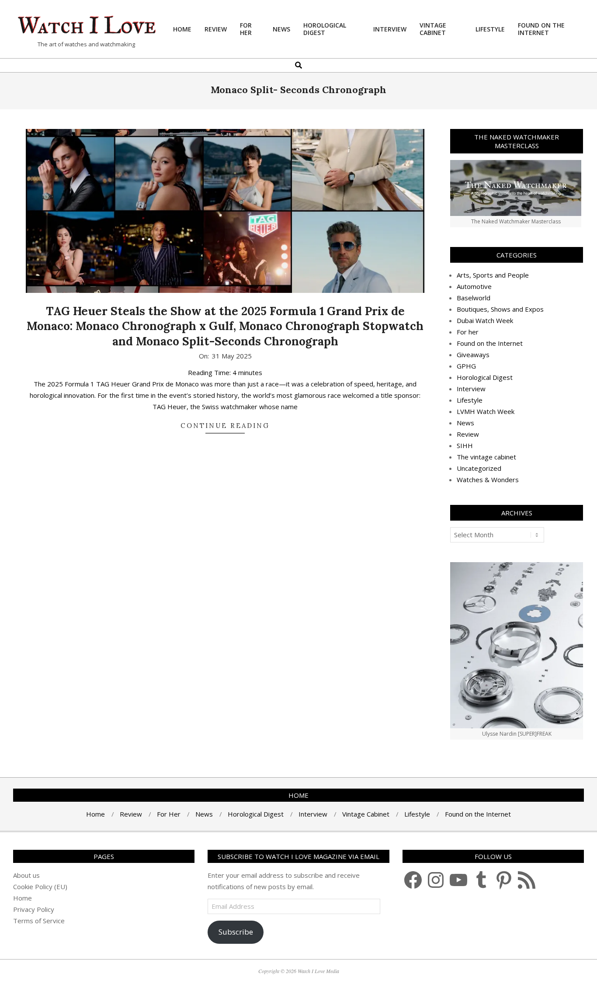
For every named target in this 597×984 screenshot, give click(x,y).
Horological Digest (485, 377)
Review (468, 434)
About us (26, 875)
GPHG (466, 366)
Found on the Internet (490, 343)
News (465, 422)
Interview (471, 388)
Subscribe (236, 932)
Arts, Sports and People (493, 275)
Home (22, 898)
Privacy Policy (33, 909)
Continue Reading (225, 425)
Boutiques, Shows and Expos (500, 309)
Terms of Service (39, 920)
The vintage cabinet (486, 456)
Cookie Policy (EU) (40, 886)
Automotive (474, 286)
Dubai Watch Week (485, 320)
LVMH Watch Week (485, 411)
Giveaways (473, 354)
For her (468, 331)
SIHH (465, 445)
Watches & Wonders (488, 479)
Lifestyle (469, 400)
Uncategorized (479, 468)
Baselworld (473, 297)
